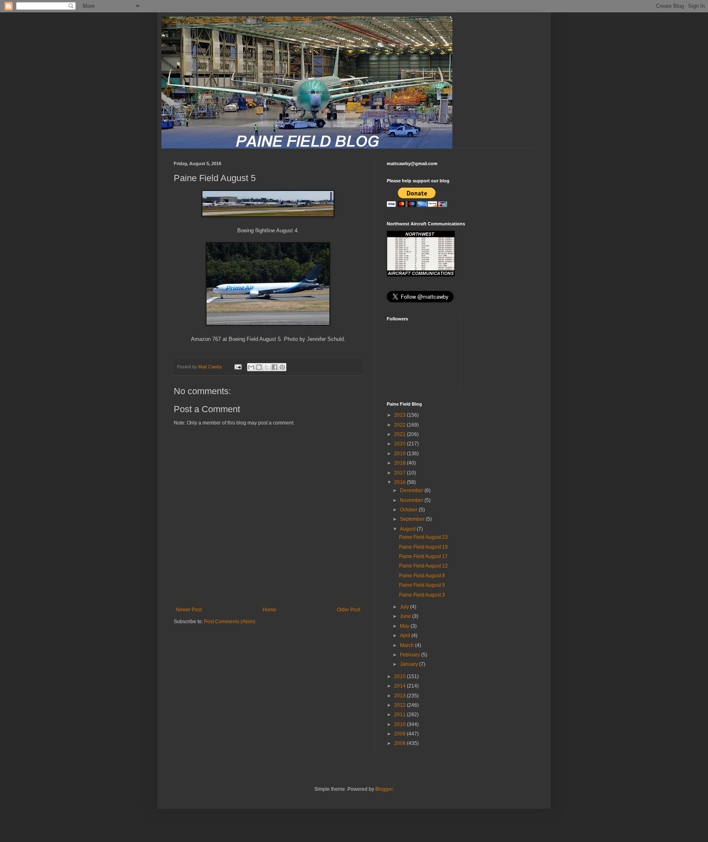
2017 (400, 473)
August (408, 529)
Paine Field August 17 (423, 556)
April (405, 635)
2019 (400, 453)
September (413, 519)
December (412, 490)
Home (269, 610)
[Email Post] (237, 366)
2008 (400, 743)
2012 (400, 705)
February (410, 655)
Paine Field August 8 (422, 576)
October (409, 510)
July (405, 607)
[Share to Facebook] (274, 367)
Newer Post (189, 610)
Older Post (348, 610)
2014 (400, 686)
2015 (400, 676)
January (409, 664)
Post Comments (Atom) (229, 621)
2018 (400, 463)
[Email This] (251, 367)
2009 (400, 734)
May (405, 626)
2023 (400, 415)
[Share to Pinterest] (282, 367)
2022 (400, 425)
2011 (400, 714)
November (412, 500)
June (406, 616)
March (407, 645)
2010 (400, 724)
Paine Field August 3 (422, 595)
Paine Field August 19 (423, 547)
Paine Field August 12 (423, 566)
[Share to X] (267, 367)
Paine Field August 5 (422, 585)
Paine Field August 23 (423, 537)
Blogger (384, 789)
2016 (400, 482)
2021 (400, 434)
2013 (400, 696)
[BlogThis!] (259, 367)
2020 (400, 444)
